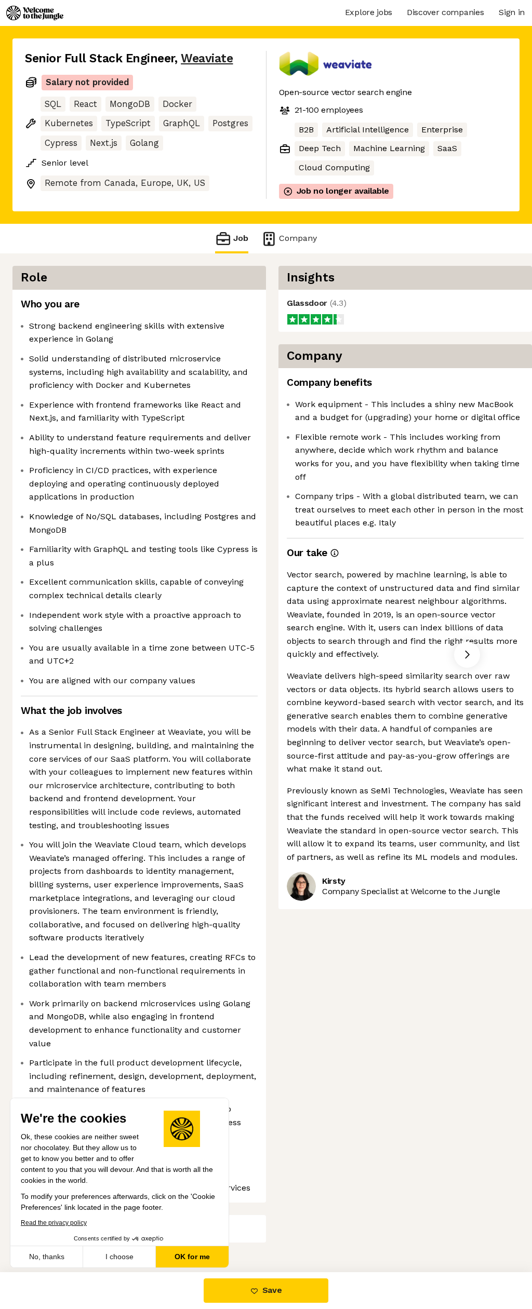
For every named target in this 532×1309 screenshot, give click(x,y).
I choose (119, 1256)
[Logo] (34, 13)
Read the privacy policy (54, 1222)
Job (240, 238)
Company (298, 238)
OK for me (192, 1256)
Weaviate (207, 58)
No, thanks (46, 1256)
